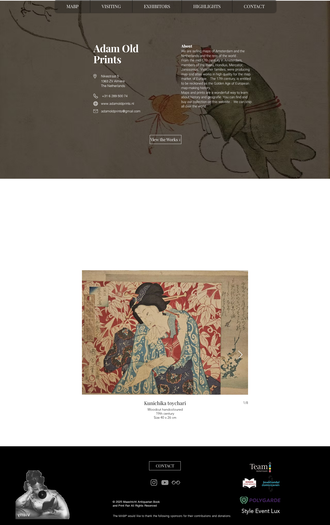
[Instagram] (154, 482)
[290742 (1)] (176, 482)
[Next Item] (240, 355)
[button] (207, 6)
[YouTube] (165, 482)
